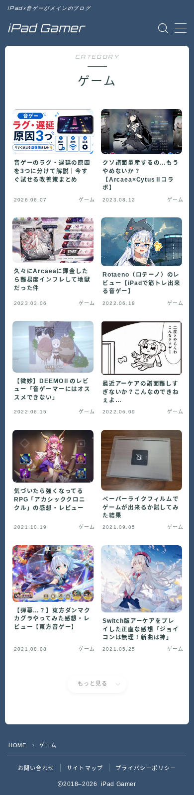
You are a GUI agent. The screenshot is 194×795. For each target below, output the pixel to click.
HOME (17, 745)
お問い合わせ (36, 768)
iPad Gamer (46, 28)
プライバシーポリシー (145, 768)
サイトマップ (85, 768)
